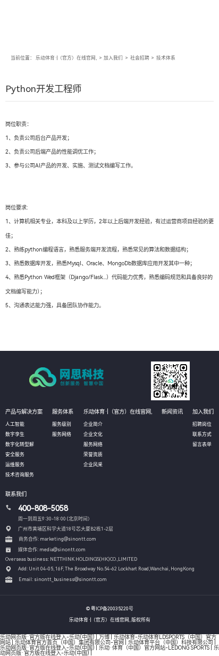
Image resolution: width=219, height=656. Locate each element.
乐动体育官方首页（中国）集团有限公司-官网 (69, 642)
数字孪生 (14, 434)
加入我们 (113, 58)
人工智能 (14, 424)
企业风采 (93, 464)
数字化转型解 (19, 444)
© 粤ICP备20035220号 (109, 608)
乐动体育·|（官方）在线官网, (66, 58)
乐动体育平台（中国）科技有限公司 (170, 642)
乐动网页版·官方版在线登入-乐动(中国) (47, 637)
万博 (104, 637)
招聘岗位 (202, 424)
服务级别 (61, 424)
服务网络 (61, 434)
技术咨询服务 (19, 474)
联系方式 (202, 434)
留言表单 (202, 444)
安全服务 (14, 454)
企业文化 (93, 434)
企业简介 (93, 424)
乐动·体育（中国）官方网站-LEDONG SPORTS (154, 647)
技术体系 (165, 58)
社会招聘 (139, 58)
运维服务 (14, 464)
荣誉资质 (93, 454)
